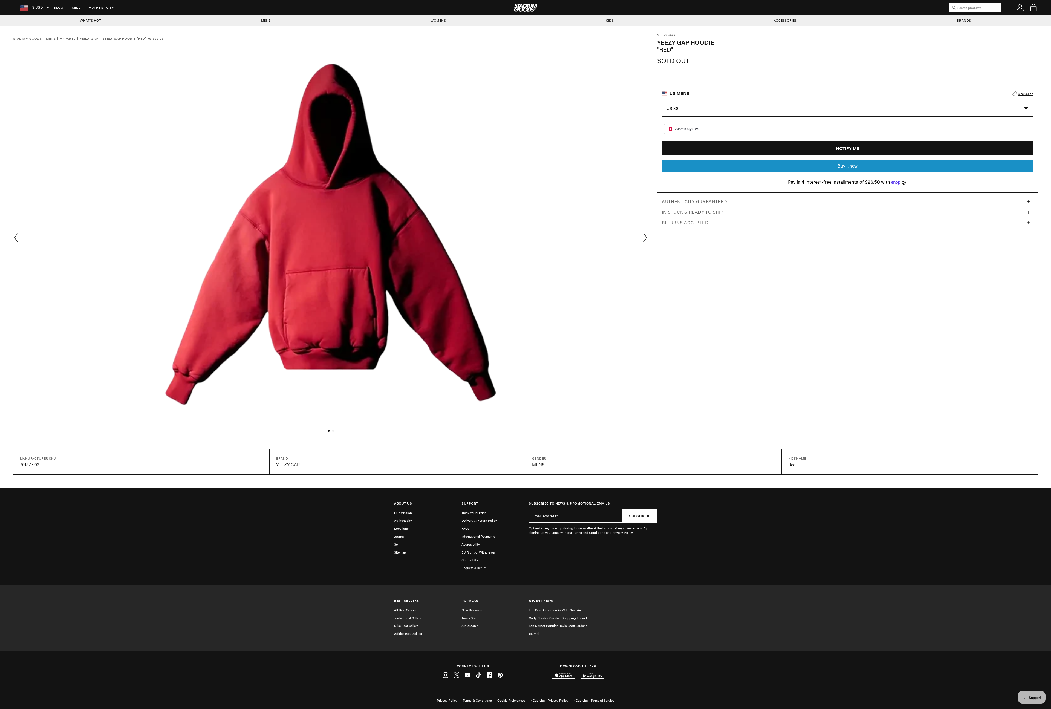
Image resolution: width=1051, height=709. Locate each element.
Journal (399, 536)
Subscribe (639, 515)
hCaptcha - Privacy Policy (549, 700)
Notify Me (847, 148)
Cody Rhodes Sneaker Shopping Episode (558, 617)
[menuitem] (58, 7)
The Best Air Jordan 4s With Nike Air (555, 609)
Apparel (67, 39)
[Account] (1020, 7)
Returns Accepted (685, 222)
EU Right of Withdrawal (478, 552)
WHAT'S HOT (90, 20)
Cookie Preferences (511, 700)
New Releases (471, 609)
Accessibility (470, 544)
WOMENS (438, 20)
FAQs (465, 528)
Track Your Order (473, 512)
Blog (58, 7)
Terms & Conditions (477, 700)
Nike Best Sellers (406, 625)
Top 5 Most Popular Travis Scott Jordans (558, 625)
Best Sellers (406, 600)
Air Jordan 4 (469, 625)
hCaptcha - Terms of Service (594, 700)
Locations (401, 528)
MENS (266, 20)
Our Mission (403, 512)
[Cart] (1033, 7)
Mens (51, 39)
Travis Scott (469, 617)
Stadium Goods (27, 39)
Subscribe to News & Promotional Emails (569, 503)
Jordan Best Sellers (407, 617)
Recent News (541, 600)
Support (469, 503)
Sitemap (400, 552)
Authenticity (101, 7)
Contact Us (469, 559)
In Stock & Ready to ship (692, 212)
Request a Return (474, 567)
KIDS (610, 20)
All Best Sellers (405, 609)
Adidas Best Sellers (408, 633)
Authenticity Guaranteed (694, 201)
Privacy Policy (447, 700)
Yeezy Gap (89, 39)
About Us (403, 503)
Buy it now (848, 166)
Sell (76, 7)
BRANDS (964, 20)
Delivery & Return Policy (479, 520)
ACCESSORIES (785, 20)
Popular (469, 600)
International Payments (478, 536)
